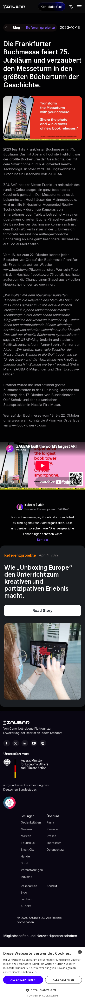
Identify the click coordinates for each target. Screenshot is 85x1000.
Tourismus (28, 843)
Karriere (52, 829)
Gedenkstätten (31, 822)
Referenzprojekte (40, 28)
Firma (50, 822)
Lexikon (26, 899)
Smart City (27, 849)
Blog (24, 892)
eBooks (26, 906)
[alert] (42, 973)
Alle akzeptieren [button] (23, 979)
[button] (71, 6)
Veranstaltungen (32, 870)
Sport (24, 863)
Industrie (26, 877)
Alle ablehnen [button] (63, 979)
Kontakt (42, 539)
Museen (26, 829)
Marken (26, 836)
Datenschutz (55, 849)
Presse (51, 836)
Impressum (54, 843)
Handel (26, 856)
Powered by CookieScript (42, 995)
